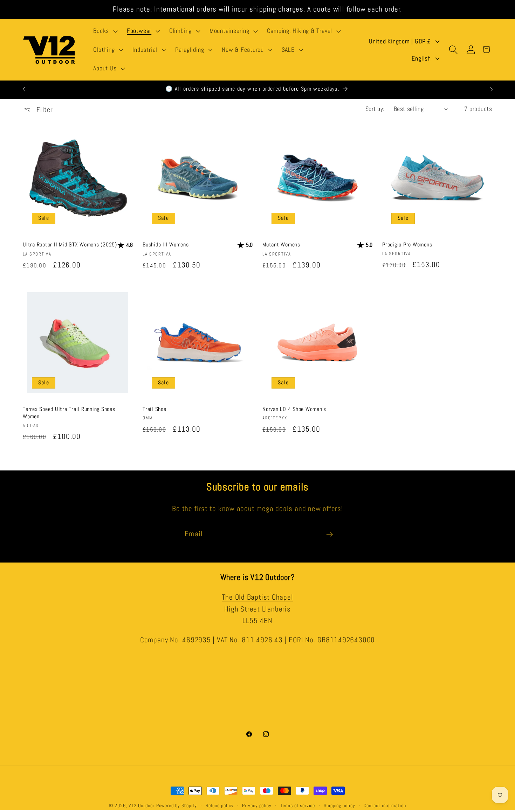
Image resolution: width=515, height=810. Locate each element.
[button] (105, 31)
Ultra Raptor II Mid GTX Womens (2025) (70, 244)
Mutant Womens (281, 244)
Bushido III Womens (166, 244)
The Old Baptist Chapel (257, 597)
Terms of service (297, 805)
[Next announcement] (491, 89)
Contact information (385, 805)
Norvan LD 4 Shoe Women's (294, 409)
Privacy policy (257, 805)
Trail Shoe (154, 409)
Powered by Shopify (176, 805)
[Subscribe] (329, 534)
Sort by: (375, 109)
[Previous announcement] (24, 89)
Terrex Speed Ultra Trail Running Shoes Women (69, 412)
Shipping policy (339, 805)
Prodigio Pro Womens (407, 244)
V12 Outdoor (141, 805)
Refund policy (220, 805)
